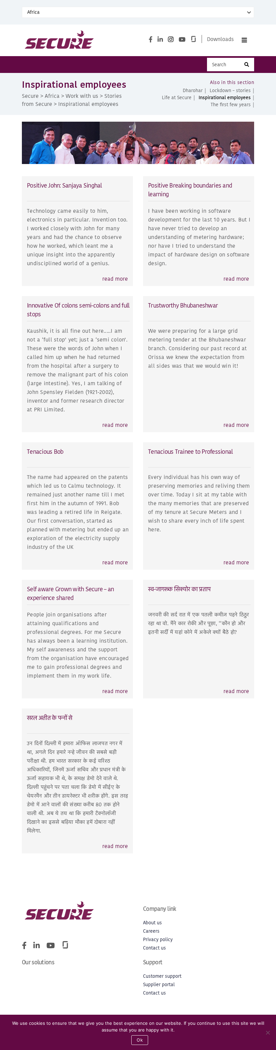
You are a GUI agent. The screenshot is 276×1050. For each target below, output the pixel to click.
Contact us (154, 948)
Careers (151, 931)
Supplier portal (159, 984)
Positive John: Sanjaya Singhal (64, 185)
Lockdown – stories (230, 90)
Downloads (220, 39)
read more (115, 279)
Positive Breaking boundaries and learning (190, 190)
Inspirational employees (225, 97)
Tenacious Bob (45, 451)
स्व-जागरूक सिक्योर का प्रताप (179, 589)
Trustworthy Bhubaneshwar (183, 305)
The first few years (231, 104)
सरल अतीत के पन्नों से (49, 717)
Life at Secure (177, 97)
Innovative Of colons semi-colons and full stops (78, 310)
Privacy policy (158, 939)
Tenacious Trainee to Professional (190, 451)
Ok (140, 1040)
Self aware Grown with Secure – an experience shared (70, 593)
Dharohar (193, 90)
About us (152, 922)
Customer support (162, 976)
